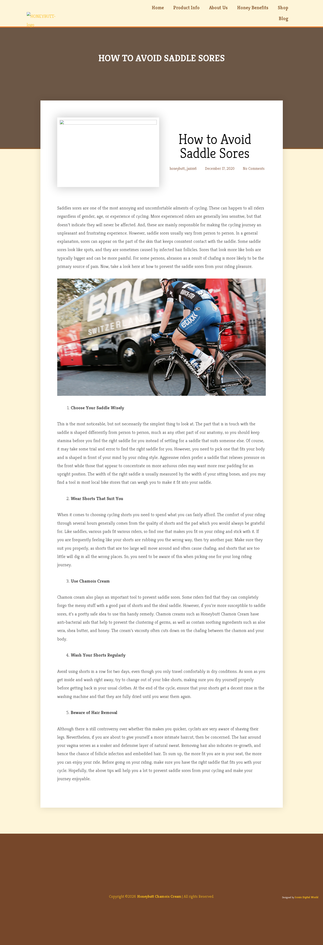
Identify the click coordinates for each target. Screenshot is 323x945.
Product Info (186, 8)
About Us (218, 8)
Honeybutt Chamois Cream (159, 896)
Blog (283, 19)
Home (158, 8)
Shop (283, 8)
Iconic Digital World (306, 897)
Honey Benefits (252, 8)
